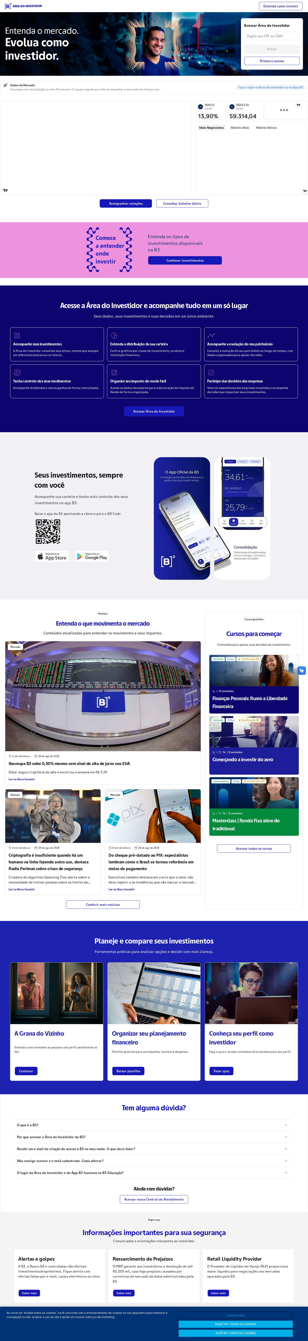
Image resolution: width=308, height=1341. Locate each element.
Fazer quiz (221, 1071)
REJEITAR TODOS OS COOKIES (235, 1324)
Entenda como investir (280, 6)
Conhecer (26, 1071)
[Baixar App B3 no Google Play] (91, 556)
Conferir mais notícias (103, 905)
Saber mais (29, 1293)
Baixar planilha (128, 1071)
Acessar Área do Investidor (154, 411)
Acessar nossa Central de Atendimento (154, 1199)
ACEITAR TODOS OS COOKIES (235, 1333)
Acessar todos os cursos (254, 848)
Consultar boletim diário (182, 203)
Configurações (235, 1315)
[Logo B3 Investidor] (23, 6)
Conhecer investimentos (185, 260)
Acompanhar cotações (126, 203)
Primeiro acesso (272, 61)
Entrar (272, 49)
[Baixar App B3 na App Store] (52, 556)
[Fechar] (301, 1323)
